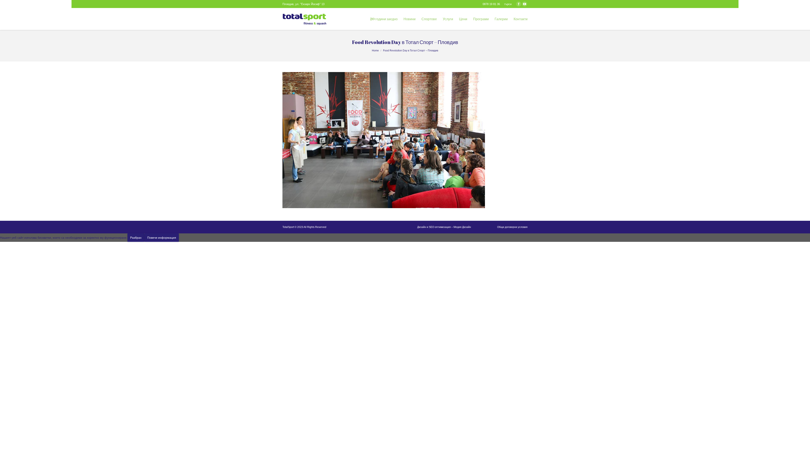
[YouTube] (524, 4)
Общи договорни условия (512, 227)
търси (508, 4)
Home (375, 50)
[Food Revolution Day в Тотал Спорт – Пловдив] (405, 140)
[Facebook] (518, 4)
